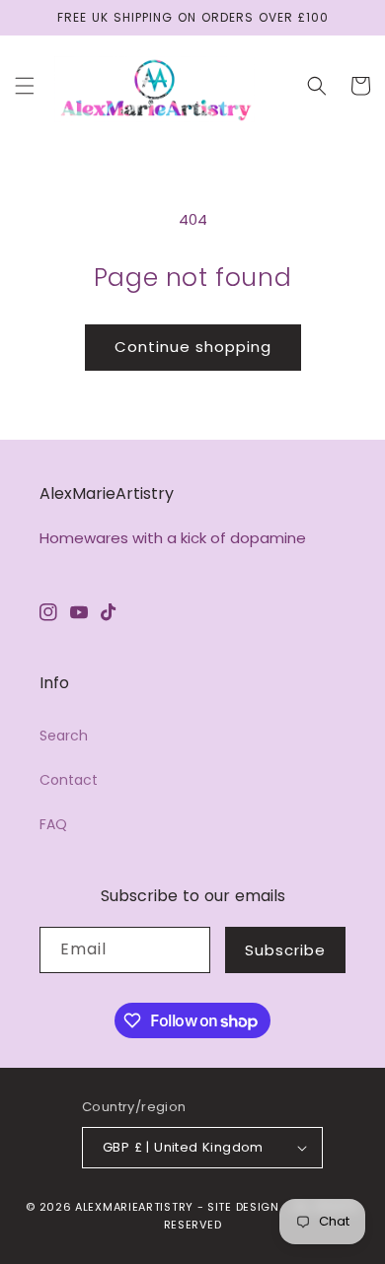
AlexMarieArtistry (134, 1207)
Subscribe (285, 950)
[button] (24, 85)
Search (63, 735)
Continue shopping (193, 346)
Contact (68, 780)
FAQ (53, 824)
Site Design (243, 1207)
